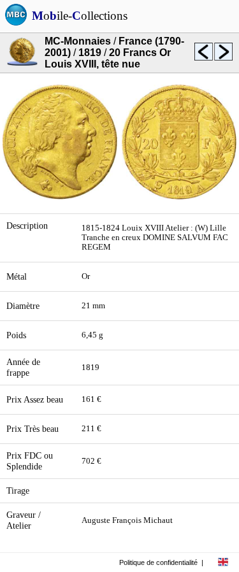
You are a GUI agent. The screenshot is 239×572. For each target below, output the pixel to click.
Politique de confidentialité (158, 562)
